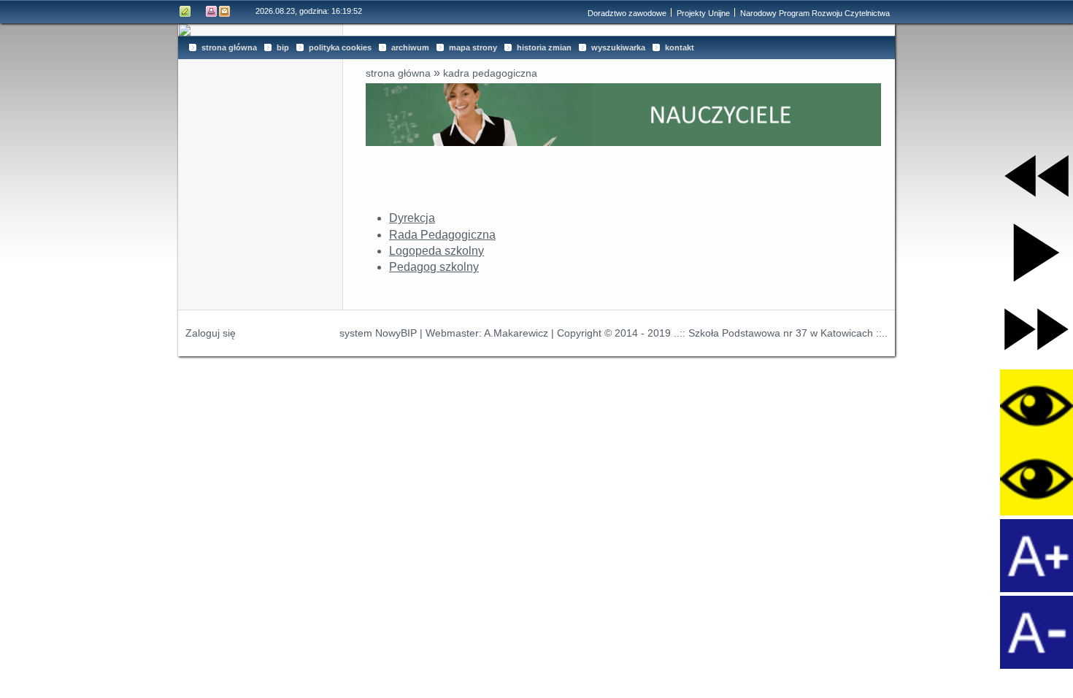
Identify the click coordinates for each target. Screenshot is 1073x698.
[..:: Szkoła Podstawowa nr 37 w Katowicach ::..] (536, 30)
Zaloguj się (210, 333)
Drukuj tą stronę (211, 11)
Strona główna (398, 73)
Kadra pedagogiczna (490, 73)
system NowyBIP (378, 333)
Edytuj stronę (185, 11)
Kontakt (224, 11)
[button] (1036, 175)
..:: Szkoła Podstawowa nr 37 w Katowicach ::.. (781, 333)
